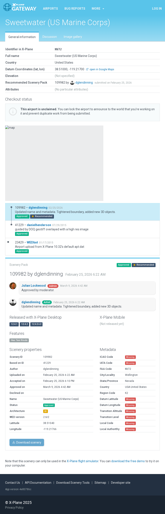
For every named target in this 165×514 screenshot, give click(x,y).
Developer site (120, 482)
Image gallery (73, 36)
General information (22, 37)
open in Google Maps (101, 69)
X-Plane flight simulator (82, 461)
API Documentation (38, 482)
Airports (50, 8)
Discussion (50, 36)
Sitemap (100, 482)
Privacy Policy (14, 507)
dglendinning (84, 82)
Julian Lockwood (33, 285)
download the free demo (128, 461)
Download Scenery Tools (73, 482)
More (96, 8)
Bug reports (74, 8)
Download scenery (28, 442)
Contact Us (12, 482)
